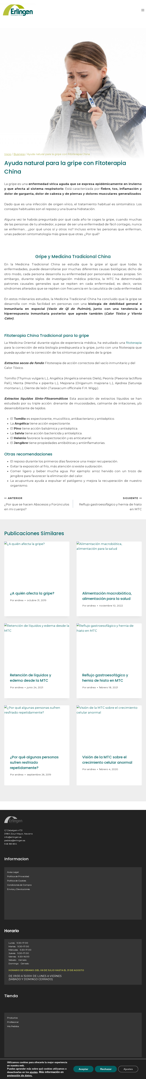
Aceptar (83, 1069)
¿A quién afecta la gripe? (32, 593)
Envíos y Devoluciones (18, 889)
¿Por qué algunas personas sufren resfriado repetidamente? (34, 762)
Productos (12, 1017)
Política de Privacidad (18, 876)
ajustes (34, 1072)
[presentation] (36, 563)
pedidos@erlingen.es (14, 840)
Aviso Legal (13, 872)
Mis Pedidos (13, 1026)
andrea (19, 600)
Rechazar (105, 1069)
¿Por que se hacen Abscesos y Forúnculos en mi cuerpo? (36, 504)
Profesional (13, 1022)
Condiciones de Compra (19, 885)
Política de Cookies (16, 880)
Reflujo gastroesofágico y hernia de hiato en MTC (110, 504)
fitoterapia (134, 342)
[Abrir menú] (142, 10)
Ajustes (128, 1069)
